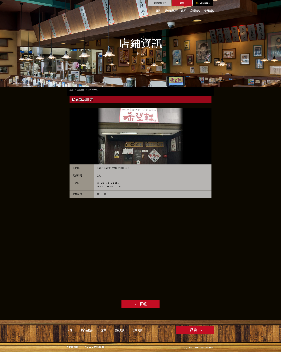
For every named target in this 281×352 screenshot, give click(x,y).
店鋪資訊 (195, 10)
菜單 (183, 10)
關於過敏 (158, 3)
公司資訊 (209, 10)
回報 (140, 304)
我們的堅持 (171, 10)
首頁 (158, 10)
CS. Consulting (95, 346)
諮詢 (182, 3)
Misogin (73, 346)
